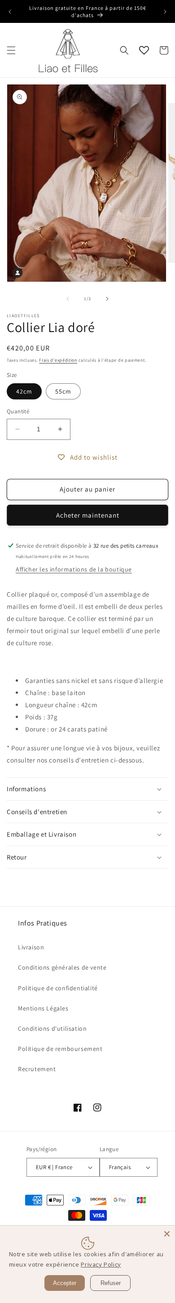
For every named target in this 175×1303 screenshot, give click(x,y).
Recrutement (37, 1069)
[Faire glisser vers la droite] (107, 299)
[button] (11, 50)
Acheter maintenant (87, 515)
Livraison (31, 947)
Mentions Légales (43, 1008)
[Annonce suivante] (165, 12)
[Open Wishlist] (144, 50)
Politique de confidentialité (58, 988)
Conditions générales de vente (62, 967)
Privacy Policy (101, 1264)
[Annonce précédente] (10, 12)
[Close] (166, 1233)
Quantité (18, 411)
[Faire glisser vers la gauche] (68, 299)
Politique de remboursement (60, 1049)
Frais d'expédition (58, 360)
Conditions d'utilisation (52, 1028)
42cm (24, 391)
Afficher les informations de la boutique (74, 569)
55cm (63, 391)
